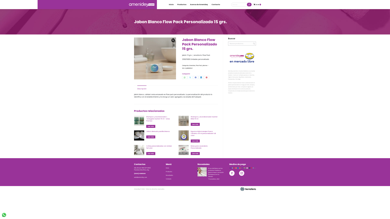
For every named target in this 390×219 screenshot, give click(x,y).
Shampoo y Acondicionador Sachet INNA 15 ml (204, 118)
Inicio (167, 168)
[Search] (249, 4)
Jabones (204, 65)
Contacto (168, 179)
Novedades (169, 175)
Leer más (151, 126)
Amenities (192, 65)
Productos (169, 171)
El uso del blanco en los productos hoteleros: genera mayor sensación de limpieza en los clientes (216, 172)
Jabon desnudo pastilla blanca (158, 131)
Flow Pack (199, 65)
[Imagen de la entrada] (202, 171)
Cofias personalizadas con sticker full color (159, 147)
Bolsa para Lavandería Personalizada (199, 147)
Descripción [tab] (141, 89)
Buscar (254, 44)
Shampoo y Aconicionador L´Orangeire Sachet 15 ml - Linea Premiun (158, 119)
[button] (173, 40)
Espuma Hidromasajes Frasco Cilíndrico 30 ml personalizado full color (203, 133)
